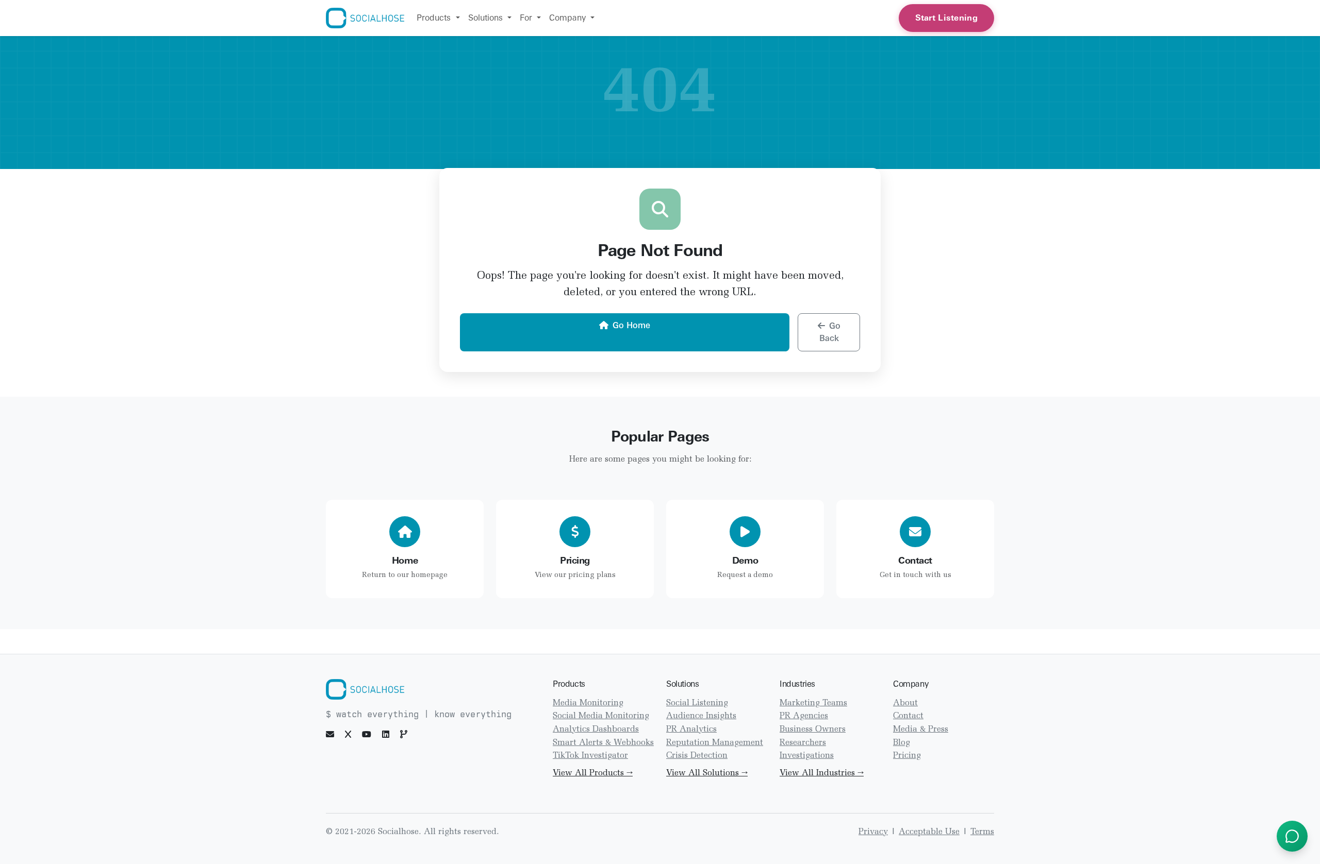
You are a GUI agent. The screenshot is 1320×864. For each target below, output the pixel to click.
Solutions (682, 684)
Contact (908, 716)
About (905, 703)
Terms (982, 832)
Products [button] (435, 18)
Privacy (873, 832)
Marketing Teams (813, 703)
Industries (797, 684)
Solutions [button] (486, 18)
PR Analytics (691, 729)
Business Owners (813, 729)
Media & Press (920, 729)
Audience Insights (701, 716)
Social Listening (697, 703)
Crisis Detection (697, 756)
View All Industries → (822, 773)
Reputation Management (714, 743)
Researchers (803, 743)
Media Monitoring (588, 703)
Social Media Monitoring (601, 716)
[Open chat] (1292, 836)
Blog (901, 743)
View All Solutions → (707, 773)
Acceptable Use (929, 832)
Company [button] (568, 18)
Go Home (631, 325)
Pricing (907, 756)
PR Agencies (804, 716)
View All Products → (593, 773)
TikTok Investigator (590, 756)
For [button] (527, 18)
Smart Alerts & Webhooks (603, 743)
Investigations (807, 756)
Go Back (829, 332)
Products (569, 684)
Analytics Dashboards (596, 729)
